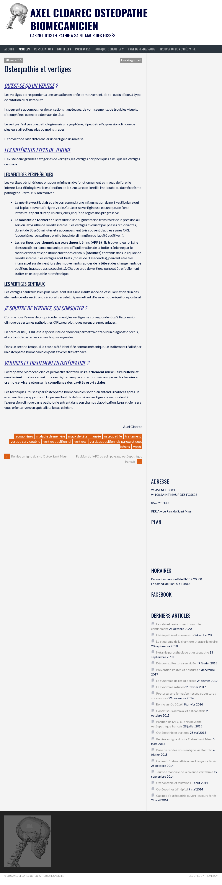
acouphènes (24, 436)
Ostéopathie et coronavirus (175, 635)
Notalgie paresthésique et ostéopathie (182, 652)
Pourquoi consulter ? (109, 49)
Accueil (9, 49)
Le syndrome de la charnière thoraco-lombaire (187, 641)
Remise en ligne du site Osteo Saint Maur (36, 456)
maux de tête (77, 436)
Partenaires (82, 49)
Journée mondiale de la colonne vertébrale (184, 772)
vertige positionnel (57, 441)
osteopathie (113, 436)
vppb (137, 446)
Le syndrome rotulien (170, 687)
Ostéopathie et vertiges (172, 732)
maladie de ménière (50, 436)
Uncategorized (131, 60)
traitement (133, 436)
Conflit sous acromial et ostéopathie (181, 711)
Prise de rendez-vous (141, 49)
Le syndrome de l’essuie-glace (176, 680)
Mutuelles (64, 49)
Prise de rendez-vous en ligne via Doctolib (184, 750)
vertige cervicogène (25, 441)
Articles (24, 49)
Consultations (43, 49)
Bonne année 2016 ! (169, 704)
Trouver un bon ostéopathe (178, 49)
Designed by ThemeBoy (203, 875)
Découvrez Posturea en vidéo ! (177, 663)
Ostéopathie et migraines (173, 783)
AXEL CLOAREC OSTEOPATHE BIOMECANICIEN (89, 19)
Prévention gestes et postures (177, 670)
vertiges (80, 441)
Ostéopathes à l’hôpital (172, 789)
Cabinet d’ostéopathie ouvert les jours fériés (186, 761)
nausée (96, 436)
